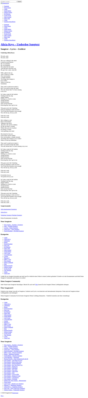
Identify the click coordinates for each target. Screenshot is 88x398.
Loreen (6, 256)
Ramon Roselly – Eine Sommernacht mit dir (16, 359)
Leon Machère (8, 255)
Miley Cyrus (7, 259)
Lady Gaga (7, 253)
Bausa (5, 242)
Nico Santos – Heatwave (11, 366)
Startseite (6, 6)
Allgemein (7, 241)
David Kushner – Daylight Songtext (14, 231)
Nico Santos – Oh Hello (10, 379)
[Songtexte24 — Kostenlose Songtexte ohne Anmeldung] (5, 3)
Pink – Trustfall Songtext (11, 226)
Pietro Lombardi (8, 262)
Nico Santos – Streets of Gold (12, 376)
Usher (5, 20)
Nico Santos (7, 261)
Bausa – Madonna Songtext (11, 354)
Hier (36, 284)
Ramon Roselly (8, 265)
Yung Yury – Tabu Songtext (11, 229)
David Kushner (8, 244)
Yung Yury (7, 273)
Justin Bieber (7, 11)
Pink (5, 264)
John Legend (7, 17)
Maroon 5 (6, 258)
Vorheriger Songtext (6, 215)
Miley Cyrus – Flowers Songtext (13, 352)
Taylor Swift (7, 15)
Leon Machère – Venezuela (11, 357)
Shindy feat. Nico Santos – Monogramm (15, 380)
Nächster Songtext (17, 215)
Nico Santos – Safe (9, 373)
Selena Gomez (8, 12)
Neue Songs (7, 7)
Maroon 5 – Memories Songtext (12, 385)
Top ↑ (2, 396)
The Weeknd (7, 270)
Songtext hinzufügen (9, 21)
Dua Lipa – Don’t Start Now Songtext (14, 388)
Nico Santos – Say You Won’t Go (13, 365)
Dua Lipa (6, 245)
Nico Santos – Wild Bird (10, 368)
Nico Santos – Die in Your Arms (13, 362)
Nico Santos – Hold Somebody (12, 363)
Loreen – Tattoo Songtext (11, 228)
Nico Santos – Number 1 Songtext (13, 224)
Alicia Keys (4, 212)
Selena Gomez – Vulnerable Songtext (14, 390)
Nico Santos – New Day (10, 369)
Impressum (15, 393)
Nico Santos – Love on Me (11, 374)
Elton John (7, 18)
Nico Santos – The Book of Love (13, 360)
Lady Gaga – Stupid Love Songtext (13, 383)
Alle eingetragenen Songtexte (9, 209)
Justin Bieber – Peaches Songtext (13, 355)
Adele (5, 9)
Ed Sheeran (7, 14)
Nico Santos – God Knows (11, 377)
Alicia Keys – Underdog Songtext (20, 44)
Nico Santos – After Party (11, 371)
